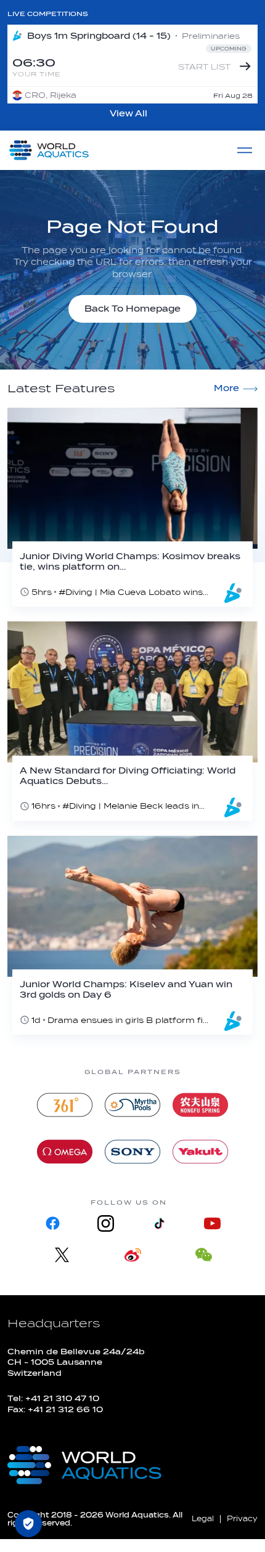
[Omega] (65, 1151)
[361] (65, 1105)
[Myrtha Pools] (132, 1105)
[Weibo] (132, 1255)
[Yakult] (200, 1151)
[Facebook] (53, 1223)
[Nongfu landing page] (200, 1105)
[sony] (132, 1151)
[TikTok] (159, 1223)
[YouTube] (212, 1223)
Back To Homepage (132, 308)
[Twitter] (61, 1255)
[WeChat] (203, 1255)
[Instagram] (106, 1223)
